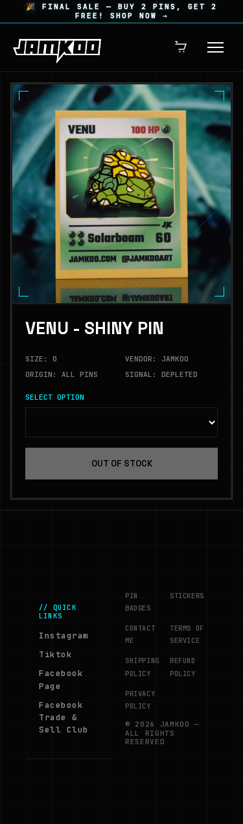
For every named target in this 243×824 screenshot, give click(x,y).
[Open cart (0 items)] (181, 47)
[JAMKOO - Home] (57, 47)
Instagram (64, 635)
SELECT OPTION (54, 397)
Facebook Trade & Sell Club (64, 717)
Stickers (187, 595)
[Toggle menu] (215, 47)
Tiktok (55, 654)
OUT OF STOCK (121, 463)
